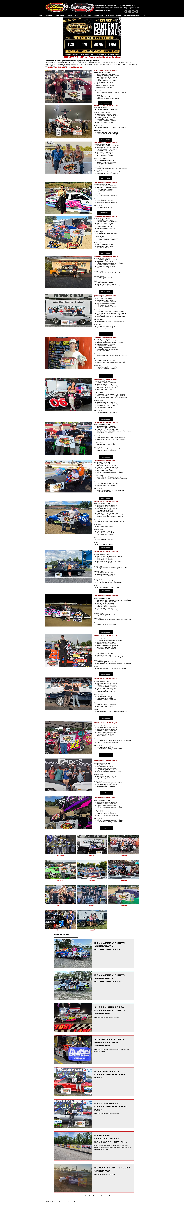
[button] (60, 847)
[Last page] (110, 1195)
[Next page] (106, 1195)
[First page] (77, 1195)
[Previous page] (81, 1195)
